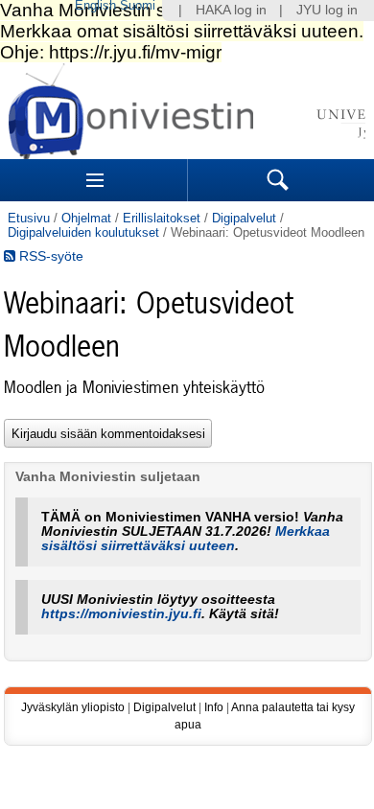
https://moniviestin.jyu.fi (121, 614)
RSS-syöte (49, 256)
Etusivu (29, 218)
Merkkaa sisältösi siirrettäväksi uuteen (185, 538)
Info (213, 707)
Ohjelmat (86, 218)
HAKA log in (231, 10)
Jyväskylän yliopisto (73, 707)
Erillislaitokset (161, 218)
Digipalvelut (244, 218)
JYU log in (327, 10)
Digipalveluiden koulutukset (83, 232)
